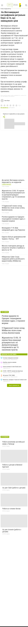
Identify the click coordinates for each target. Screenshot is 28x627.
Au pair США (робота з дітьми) (13, 488)
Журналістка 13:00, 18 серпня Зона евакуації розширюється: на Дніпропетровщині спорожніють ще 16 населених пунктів (13, 195)
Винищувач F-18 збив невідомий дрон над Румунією (13, 229)
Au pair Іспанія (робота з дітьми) (11, 531)
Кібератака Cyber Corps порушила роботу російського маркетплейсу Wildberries (13, 259)
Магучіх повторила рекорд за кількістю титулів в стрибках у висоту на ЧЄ (13, 248)
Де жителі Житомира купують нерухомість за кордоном (13, 181)
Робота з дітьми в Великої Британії (12, 466)
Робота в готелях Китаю (11, 509)
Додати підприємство (14, 385)
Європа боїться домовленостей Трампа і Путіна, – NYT (14, 238)
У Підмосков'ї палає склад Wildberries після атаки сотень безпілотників (13, 208)
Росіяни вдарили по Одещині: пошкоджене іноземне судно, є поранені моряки (13, 219)
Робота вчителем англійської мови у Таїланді (13, 443)
